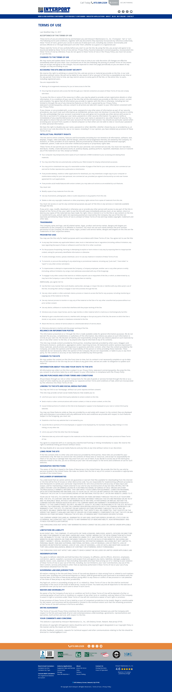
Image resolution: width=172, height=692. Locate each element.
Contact (130, 16)
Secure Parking (126, 3)
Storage (59, 672)
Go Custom (41, 677)
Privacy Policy (107, 687)
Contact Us (99, 666)
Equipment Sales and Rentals (66, 668)
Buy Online (121, 16)
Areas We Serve (81, 668)
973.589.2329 (100, 2)
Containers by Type (44, 670)
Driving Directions (101, 668)
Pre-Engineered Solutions (46, 675)
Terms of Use (97, 687)
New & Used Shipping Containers (51, 16)
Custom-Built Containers (75, 16)
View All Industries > (63, 674)
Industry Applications (95, 16)
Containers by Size (43, 668)
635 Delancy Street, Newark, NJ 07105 (86, 682)
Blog (114, 16)
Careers (78, 672)
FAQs (78, 670)
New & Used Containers (46, 666)
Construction (61, 670)
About (108, 16)
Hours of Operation (102, 670)
